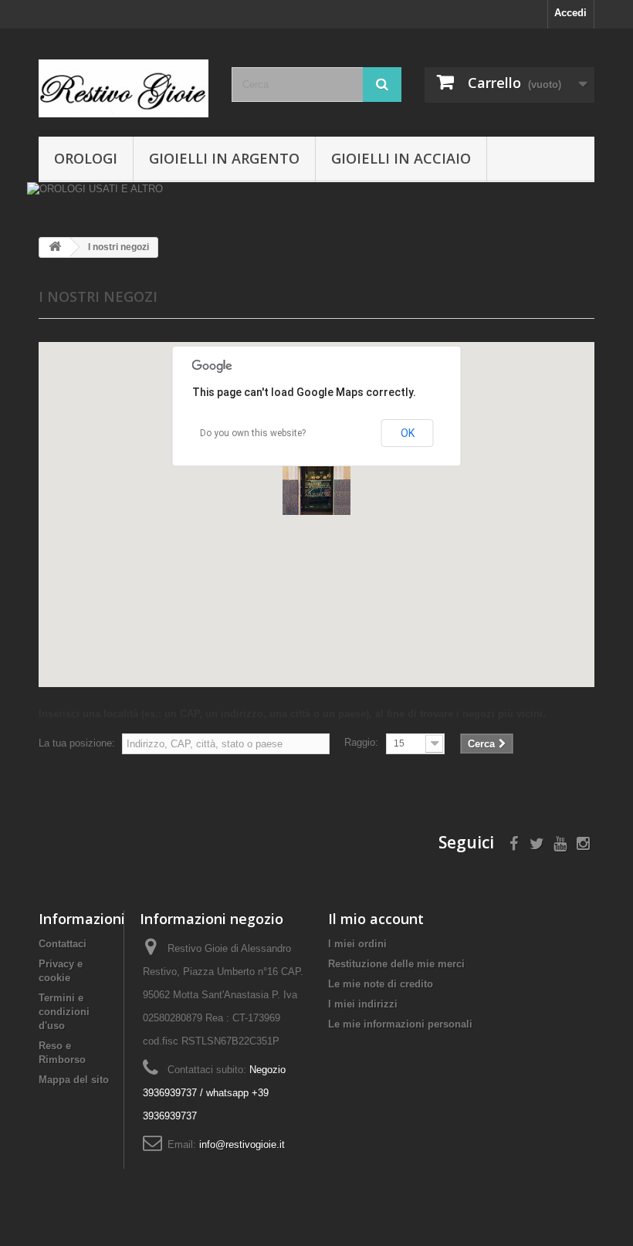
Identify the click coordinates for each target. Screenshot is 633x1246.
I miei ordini (357, 944)
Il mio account (376, 918)
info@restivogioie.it (242, 1144)
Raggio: (361, 742)
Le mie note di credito (380, 984)
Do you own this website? (253, 433)
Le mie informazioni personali (400, 1024)
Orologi (85, 158)
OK (408, 433)
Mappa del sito (74, 1079)
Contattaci (62, 944)
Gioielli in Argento (224, 158)
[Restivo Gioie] (123, 88)
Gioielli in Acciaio (401, 158)
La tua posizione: (77, 743)
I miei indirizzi (363, 1004)
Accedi (570, 13)
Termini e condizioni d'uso (64, 1011)
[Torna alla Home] (54, 247)
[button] (316, 481)
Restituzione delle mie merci (396, 964)
